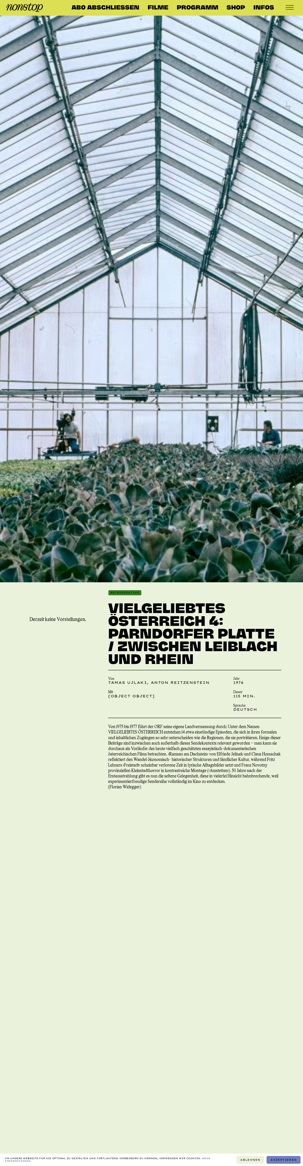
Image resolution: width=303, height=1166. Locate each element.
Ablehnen (250, 1159)
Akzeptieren (284, 1159)
